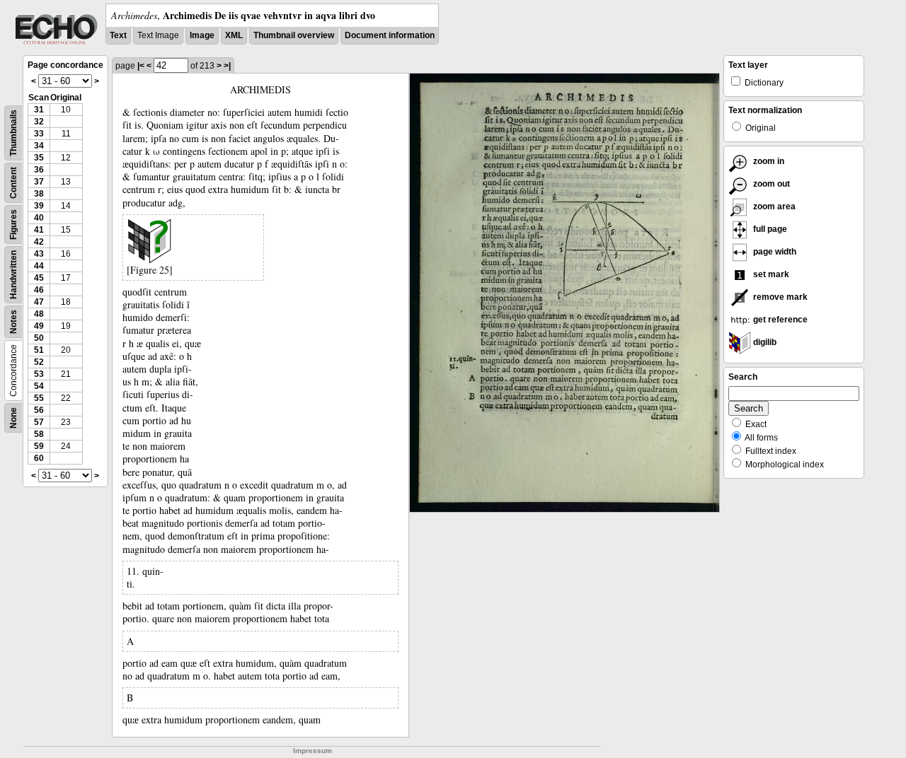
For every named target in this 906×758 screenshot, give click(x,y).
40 (39, 218)
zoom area (773, 206)
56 (39, 410)
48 (39, 314)
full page (769, 229)
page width (773, 252)
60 (39, 458)
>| (227, 66)
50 (39, 338)
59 (39, 446)
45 (39, 278)
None (13, 417)
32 (39, 122)
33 (39, 134)
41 (39, 230)
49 (39, 326)
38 (39, 194)
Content (13, 183)
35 (39, 158)
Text (118, 35)
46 (39, 290)
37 (39, 182)
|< (140, 66)
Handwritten (13, 274)
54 (39, 386)
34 (39, 146)
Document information (390, 35)
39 (39, 206)
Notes (13, 322)
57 (39, 422)
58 (39, 434)
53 (39, 374)
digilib (763, 342)
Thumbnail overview (293, 35)
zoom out (770, 184)
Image (202, 35)
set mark (770, 274)
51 (39, 350)
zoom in (767, 161)
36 (39, 170)
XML (234, 35)
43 (39, 254)
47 (39, 302)
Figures (13, 224)
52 (39, 362)
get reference (779, 320)
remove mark (779, 297)
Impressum (312, 750)
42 (39, 242)
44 (39, 266)
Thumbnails (13, 133)
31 (39, 110)
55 (39, 398)
